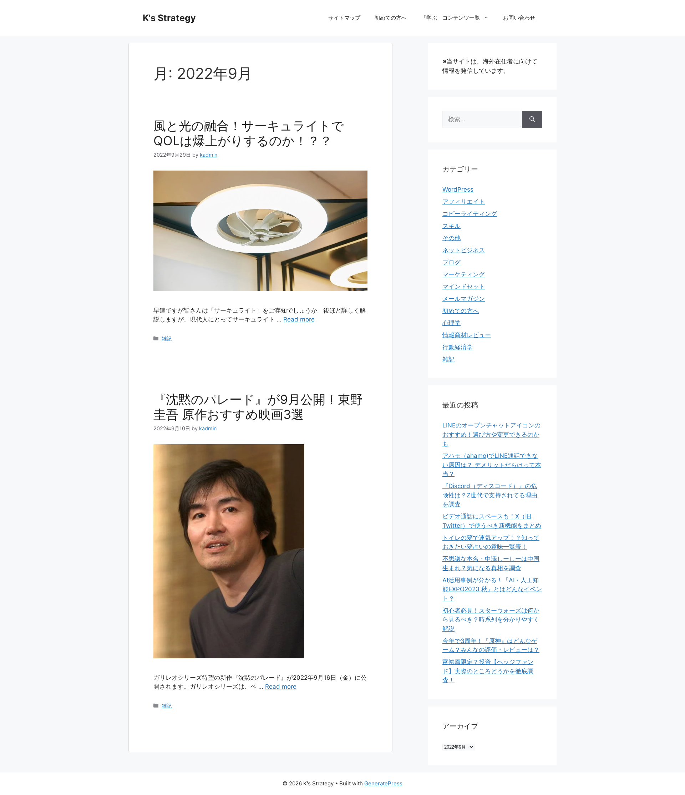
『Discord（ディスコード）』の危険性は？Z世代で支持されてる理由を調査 (489, 495)
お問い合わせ (519, 17)
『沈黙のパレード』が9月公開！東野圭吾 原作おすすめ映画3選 (258, 407)
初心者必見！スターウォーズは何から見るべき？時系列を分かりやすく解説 (490, 619)
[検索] (532, 119)
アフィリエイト (463, 201)
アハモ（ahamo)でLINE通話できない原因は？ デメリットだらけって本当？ (491, 464)
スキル (451, 225)
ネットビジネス (463, 250)
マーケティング (463, 274)
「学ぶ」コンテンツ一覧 (450, 17)
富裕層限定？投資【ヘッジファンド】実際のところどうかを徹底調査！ (487, 671)
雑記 (167, 338)
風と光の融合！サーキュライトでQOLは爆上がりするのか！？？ (248, 133)
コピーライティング (469, 213)
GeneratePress (383, 783)
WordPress (457, 189)
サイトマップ (344, 17)
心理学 (451, 322)
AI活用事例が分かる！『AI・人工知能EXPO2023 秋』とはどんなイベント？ (492, 589)
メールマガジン (463, 298)
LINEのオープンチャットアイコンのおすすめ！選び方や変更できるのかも (491, 434)
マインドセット (463, 286)
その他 (451, 238)
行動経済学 (457, 347)
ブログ (451, 262)
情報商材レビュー (466, 335)
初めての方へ (391, 17)
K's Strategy (169, 17)
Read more (299, 319)
